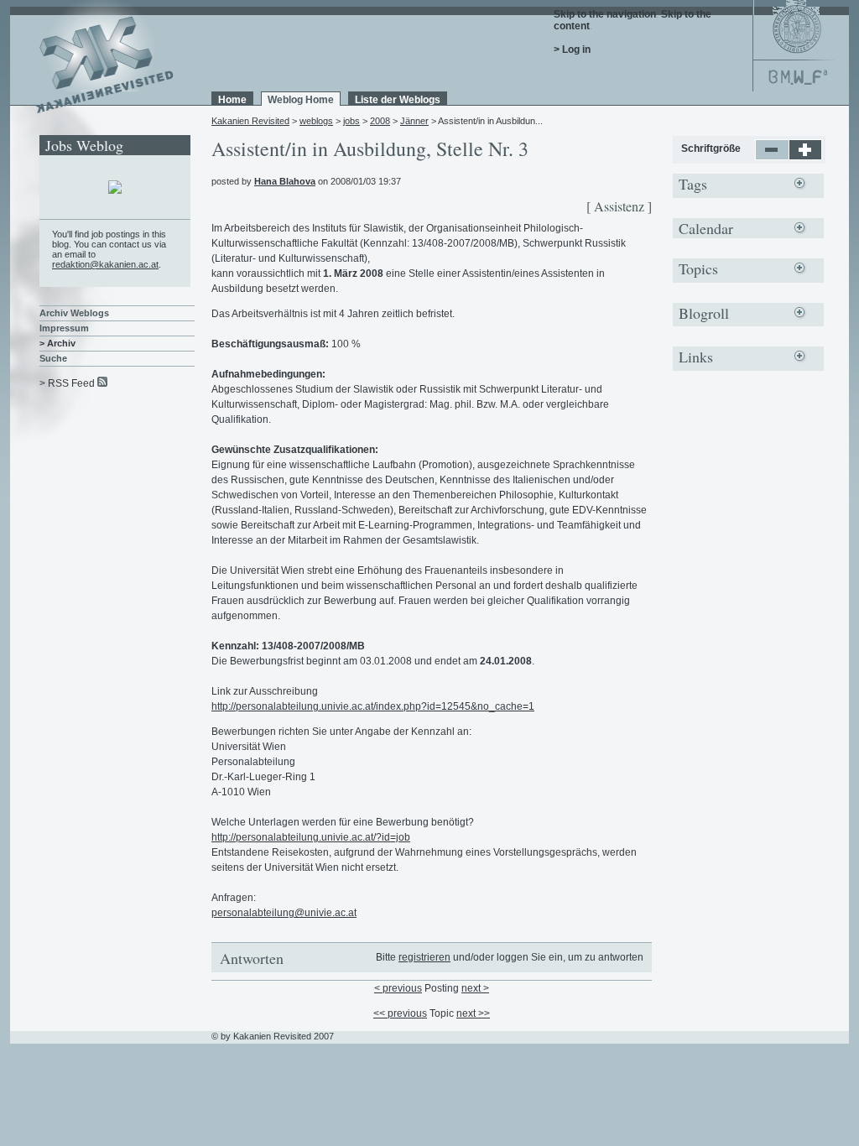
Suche (53, 358)
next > (475, 988)
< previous (398, 988)
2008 (380, 121)
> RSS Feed (67, 383)
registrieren (424, 957)
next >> (473, 1013)
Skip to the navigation (605, 14)
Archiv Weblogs (74, 313)
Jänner (414, 121)
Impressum (64, 328)
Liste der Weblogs (397, 100)
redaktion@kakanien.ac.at (105, 264)
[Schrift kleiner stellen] (772, 157)
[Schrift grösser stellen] (805, 157)
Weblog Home (301, 100)
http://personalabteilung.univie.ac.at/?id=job (310, 837)
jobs (351, 121)
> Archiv (57, 343)
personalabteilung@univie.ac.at (284, 913)
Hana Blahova (284, 181)
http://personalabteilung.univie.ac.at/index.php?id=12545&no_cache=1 (372, 706)
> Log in (572, 49)
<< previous (400, 1013)
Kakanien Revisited (250, 121)
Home (232, 100)
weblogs (316, 121)
